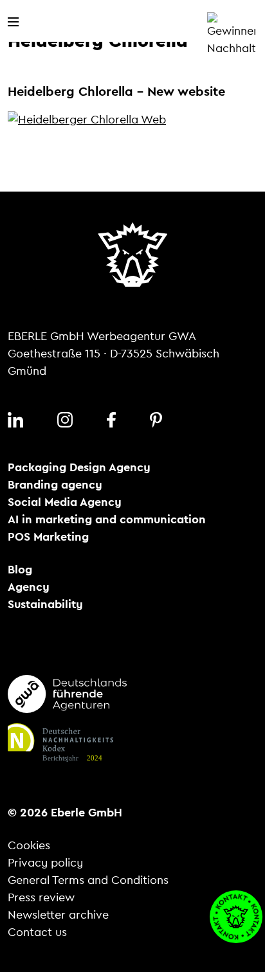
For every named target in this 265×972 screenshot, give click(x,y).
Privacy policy (45, 863)
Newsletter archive (58, 915)
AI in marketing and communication (107, 519)
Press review (41, 897)
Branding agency (55, 485)
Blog (20, 569)
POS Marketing (48, 537)
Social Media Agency (65, 502)
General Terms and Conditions (88, 880)
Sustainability (45, 604)
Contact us (37, 932)
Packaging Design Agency (79, 467)
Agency (29, 587)
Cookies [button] (29, 845)
